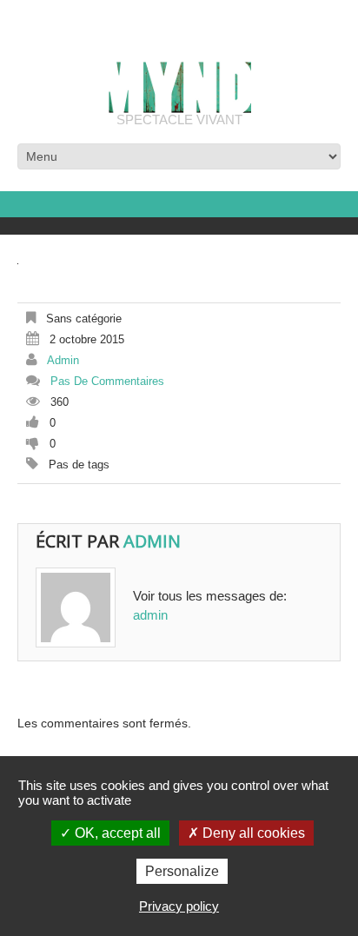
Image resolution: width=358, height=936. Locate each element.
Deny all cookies (252, 833)
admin (63, 360)
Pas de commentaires (107, 381)
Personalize (182, 871)
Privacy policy (179, 906)
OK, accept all (116, 833)
